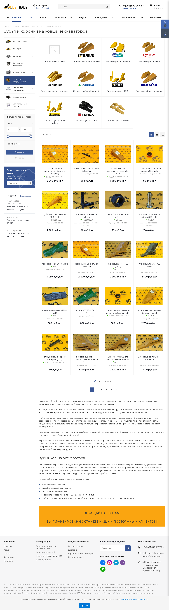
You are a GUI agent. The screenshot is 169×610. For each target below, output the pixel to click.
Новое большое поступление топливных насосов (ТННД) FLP (17, 207)
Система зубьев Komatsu (149, 91)
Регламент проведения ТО (49, 556)
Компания (9, 541)
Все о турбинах (43, 559)
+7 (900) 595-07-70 (132, 6)
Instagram (109, 562)
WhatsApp (102, 569)
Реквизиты (9, 557)
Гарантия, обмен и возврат (81, 553)
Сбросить (19, 158)
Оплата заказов (75, 546)
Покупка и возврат (78, 541)
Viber (122, 562)
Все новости (26, 196)
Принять (84, 606)
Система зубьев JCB (117, 91)
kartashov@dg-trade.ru (153, 553)
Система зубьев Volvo (117, 120)
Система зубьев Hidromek (54, 91)
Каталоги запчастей (45, 552)
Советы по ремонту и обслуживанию (46, 547)
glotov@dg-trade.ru (151, 556)
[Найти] (107, 6)
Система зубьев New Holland (54, 121)
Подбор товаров (76, 557)
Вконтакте (102, 562)
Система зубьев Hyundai (86, 91)
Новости (8, 546)
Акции (7, 550)
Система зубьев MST (54, 61)
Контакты (8, 561)
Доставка (72, 550)
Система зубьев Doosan (117, 61)
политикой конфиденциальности (133, 599)
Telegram (116, 562)
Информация (43, 541)
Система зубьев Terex (86, 120)
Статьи (7, 553)
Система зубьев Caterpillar (86, 61)
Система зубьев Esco (149, 61)
